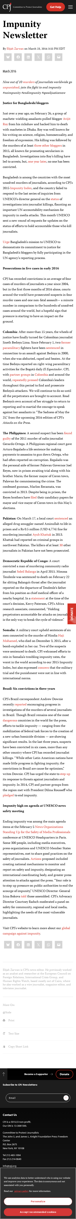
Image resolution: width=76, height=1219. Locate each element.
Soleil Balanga (26, 572)
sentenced (53, 348)
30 (61, 545)
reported (21, 705)
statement (38, 598)
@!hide (7, 1012)
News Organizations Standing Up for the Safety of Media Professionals (36, 829)
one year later (37, 162)
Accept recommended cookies (38, 1212)
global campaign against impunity (36, 931)
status (55, 199)
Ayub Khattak (41, 535)
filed (34, 498)
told (23, 896)
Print (11, 1020)
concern (43, 668)
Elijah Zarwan (15, 49)
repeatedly (19, 380)
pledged (8, 795)
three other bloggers (48, 146)
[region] (38, 1193)
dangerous (10, 720)
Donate (64, 1074)
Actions (36, 859)
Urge (6, 242)
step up (65, 774)
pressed (32, 380)
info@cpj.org (9, 1166)
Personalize (38, 1201)
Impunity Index (21, 188)
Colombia (41, 375)
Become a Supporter (36, 1074)
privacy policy (21, 1191)
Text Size (13, 1033)
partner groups (20, 375)
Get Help (55, 7)
